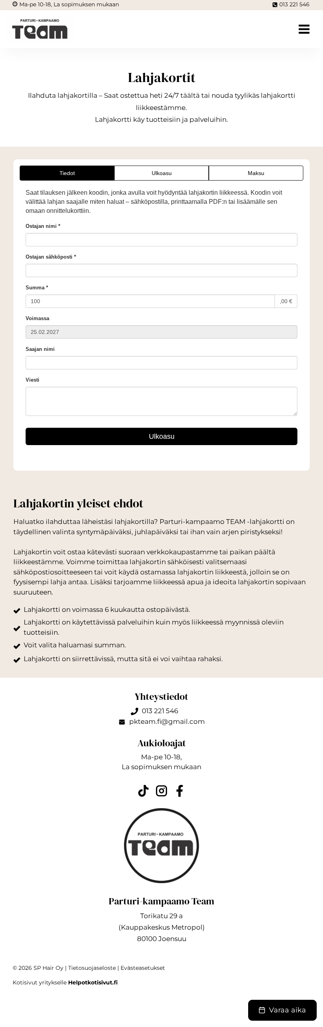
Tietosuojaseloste (92, 967)
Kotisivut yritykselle (65, 982)
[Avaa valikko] (300, 29)
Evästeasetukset (143, 967)
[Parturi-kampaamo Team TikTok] (143, 791)
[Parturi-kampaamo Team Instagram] (161, 791)
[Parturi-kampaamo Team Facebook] (180, 791)
